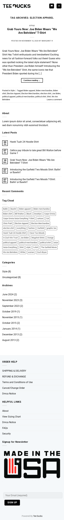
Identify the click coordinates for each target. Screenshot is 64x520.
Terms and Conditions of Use (17, 382)
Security (6, 433)
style (28, 247)
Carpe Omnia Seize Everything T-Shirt (18, 218)
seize (56, 242)
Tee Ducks (37, 516)
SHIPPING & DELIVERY (14, 370)
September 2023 (10, 306)
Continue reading (32, 80)
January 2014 (9, 328)
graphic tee (51, 228)
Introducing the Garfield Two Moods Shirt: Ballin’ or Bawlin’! (35, 171)
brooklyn (37, 214)
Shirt (49, 96)
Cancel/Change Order (13, 388)
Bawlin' (13, 209)
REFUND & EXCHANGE (14, 376)
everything (21, 228)
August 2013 (9, 340)
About (5, 410)
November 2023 (10, 300)
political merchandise (25, 96)
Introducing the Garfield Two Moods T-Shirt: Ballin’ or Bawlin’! (33, 181)
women (31, 252)
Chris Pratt (7, 223)
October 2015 (9, 323)
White (22, 252)
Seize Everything (10, 247)
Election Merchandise (30, 93)
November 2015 (10, 317)
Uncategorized (9, 277)
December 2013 (10, 334)
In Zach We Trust (10, 238)
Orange (50, 238)
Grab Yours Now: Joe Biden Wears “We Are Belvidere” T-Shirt (32, 31)
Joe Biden (56, 93)
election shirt (45, 93)
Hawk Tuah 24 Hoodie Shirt (24, 141)
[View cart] (51, 6)
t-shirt (35, 247)
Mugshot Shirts (38, 238)
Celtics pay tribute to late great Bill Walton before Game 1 (35, 152)
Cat (47, 218)
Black (29, 214)
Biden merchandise (44, 90)
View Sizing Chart (11, 416)
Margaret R (47, 41)
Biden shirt (7, 214)
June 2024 (7, 294)
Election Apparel (13, 93)
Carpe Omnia (49, 214)
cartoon (40, 218)
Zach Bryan (42, 252)
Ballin (5, 209)
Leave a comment (54, 99)
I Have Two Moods (37, 233)
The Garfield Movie (49, 247)
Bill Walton (19, 214)
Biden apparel (29, 90)
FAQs (5, 428)
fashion (31, 228)
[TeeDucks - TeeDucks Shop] (17, 6)
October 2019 (9, 311)
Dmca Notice (9, 393)
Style (32, 26)
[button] (59, 6)
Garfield (41, 228)
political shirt (40, 96)
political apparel (8, 96)
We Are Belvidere (10, 252)
